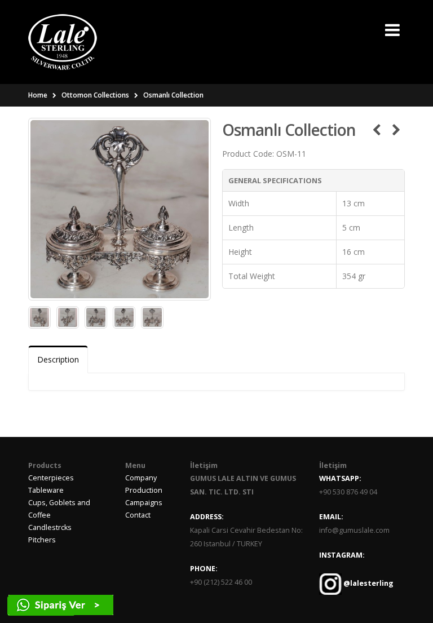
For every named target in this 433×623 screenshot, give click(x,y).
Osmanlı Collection (173, 95)
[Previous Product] (376, 129)
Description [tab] (58, 359)
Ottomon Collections (95, 95)
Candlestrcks (50, 527)
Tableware (46, 490)
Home (37, 95)
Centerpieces (51, 478)
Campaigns (143, 502)
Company (141, 478)
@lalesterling (368, 583)
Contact (138, 515)
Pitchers (42, 540)
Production (143, 490)
